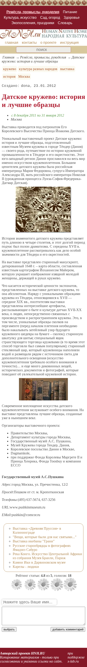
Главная (8, 57)
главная (11, 42)
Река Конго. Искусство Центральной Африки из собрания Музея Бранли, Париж (47, 556)
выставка (67, 69)
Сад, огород (50, 17)
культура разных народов (38, 69)
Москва (24, 76)
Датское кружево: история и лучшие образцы (43, 59)
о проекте (48, 42)
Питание (70, 12)
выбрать (9, 629)
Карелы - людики (26, 567)
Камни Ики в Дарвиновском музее (39, 562)
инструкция (69, 42)
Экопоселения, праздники (32, 23)
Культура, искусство (20, 17)
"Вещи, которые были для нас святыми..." (45, 537)
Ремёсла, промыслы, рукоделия (32, 12)
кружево (9, 69)
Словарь (65, 23)
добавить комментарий (67, 629)
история (9, 76)
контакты (29, 42)
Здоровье (72, 17)
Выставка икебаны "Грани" (34, 541)
